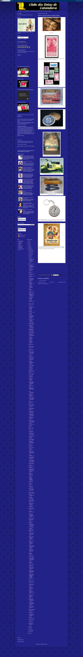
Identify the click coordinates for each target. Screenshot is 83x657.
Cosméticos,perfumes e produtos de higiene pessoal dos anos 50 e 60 (28, 180)
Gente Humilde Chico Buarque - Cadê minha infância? (31, 383)
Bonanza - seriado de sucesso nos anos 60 (31, 610)
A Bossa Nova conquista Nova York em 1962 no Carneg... (31, 525)
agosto (30, 255)
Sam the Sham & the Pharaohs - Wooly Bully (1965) (31, 279)
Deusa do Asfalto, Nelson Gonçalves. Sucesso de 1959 (31, 543)
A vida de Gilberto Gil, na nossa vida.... (31, 347)
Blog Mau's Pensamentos (20, 247)
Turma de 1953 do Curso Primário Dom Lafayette (31, 461)
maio (29, 626)
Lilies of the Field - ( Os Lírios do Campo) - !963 (31, 434)
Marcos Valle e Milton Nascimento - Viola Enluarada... (31, 475)
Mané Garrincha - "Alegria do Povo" (31, 270)
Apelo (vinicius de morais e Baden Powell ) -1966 (31, 421)
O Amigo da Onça (31, 350)
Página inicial (52, 282)
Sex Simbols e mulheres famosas (31, 338)
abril (29, 627)
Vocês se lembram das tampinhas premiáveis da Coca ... (31, 559)
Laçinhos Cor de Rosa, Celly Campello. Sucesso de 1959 (31, 538)
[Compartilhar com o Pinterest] (58, 275)
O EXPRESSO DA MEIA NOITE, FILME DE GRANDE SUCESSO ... (31, 576)
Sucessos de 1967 (31, 517)
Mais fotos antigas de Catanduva (31, 332)
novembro (30, 251)
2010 (29, 633)
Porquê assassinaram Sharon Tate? (31, 392)
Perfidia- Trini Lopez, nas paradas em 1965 (31, 588)
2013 (29, 246)
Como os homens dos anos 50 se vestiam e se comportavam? (28, 167)
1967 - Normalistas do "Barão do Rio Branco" (31, 458)
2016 (29, 242)
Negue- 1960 (31, 444)
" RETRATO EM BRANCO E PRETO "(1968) (31, 442)
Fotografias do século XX (31, 376)
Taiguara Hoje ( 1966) (31, 482)
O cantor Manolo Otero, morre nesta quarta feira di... (31, 568)
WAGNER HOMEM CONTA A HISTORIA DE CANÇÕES (31, 295)
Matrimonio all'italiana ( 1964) (31, 554)
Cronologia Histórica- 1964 (31, 370)
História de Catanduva (20, 243)
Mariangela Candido (22, 235)
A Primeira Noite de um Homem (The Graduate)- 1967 (31, 452)
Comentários (21, 230)
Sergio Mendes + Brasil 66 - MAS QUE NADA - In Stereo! (31, 470)
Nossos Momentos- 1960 (31, 289)
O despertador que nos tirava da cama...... (31, 585)
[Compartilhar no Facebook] (57, 275)
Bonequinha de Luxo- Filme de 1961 (31, 509)
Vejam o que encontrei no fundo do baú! (31, 498)
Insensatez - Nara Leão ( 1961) (31, 463)
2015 (29, 243)
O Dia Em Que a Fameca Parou (31, 556)
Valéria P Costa (21, 236)
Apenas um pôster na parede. (31, 565)
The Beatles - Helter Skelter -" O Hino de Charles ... (31, 362)
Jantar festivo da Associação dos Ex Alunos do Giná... (31, 572)
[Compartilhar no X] (55, 275)
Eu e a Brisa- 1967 (31, 264)
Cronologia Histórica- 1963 (31, 424)
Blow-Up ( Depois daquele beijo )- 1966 (31, 501)
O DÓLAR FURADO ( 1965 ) (31, 301)
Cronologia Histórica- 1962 (31, 455)
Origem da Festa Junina (31, 402)
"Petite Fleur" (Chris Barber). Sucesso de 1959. (31, 550)
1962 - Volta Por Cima (31, 305)
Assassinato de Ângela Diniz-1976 (28, 185)
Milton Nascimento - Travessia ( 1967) (31, 406)
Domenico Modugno (30, 314)
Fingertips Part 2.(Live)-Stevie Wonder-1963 (31, 330)
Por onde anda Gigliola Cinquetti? (28, 155)
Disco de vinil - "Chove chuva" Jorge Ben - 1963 (31, 418)
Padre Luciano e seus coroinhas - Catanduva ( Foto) (31, 353)
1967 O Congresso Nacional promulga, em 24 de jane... (31, 260)
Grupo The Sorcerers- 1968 (31, 617)
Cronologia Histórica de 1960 (31, 563)
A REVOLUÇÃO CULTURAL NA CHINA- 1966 (31, 415)
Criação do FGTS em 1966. (31, 612)
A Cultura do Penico (30, 426)
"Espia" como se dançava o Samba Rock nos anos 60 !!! (31, 326)
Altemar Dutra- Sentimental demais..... (31, 624)
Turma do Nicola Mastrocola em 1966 (31, 607)
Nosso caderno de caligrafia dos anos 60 (31, 615)
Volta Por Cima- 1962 (31, 429)
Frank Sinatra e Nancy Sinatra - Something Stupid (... (31, 316)
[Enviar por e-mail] (53, 275)
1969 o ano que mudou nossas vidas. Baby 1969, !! (31, 359)
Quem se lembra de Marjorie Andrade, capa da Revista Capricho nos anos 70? (28, 204)
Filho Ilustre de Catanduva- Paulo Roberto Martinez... (31, 515)
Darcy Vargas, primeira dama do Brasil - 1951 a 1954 (31, 335)
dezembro (30, 250)
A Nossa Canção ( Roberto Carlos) (31, 323)
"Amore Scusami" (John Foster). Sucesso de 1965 (31, 534)
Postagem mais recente (41, 282)
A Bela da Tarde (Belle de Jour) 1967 (31, 531)
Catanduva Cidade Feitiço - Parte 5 (31, 492)
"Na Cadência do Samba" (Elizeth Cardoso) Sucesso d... (31, 547)
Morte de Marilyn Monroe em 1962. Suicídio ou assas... (31, 600)
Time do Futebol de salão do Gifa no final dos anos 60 (31, 603)
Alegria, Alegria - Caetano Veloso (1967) (31, 409)
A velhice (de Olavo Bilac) (31, 368)
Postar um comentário (42, 280)
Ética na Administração (20, 245)
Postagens (20, 218)
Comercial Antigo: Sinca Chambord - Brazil (31, 448)
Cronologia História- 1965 (31, 356)
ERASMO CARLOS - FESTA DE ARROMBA (31, 478)
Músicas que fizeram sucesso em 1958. (31, 495)
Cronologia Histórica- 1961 (31, 506)
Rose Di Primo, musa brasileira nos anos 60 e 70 (31, 489)
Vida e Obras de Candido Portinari (31, 298)
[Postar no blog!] (54, 275)
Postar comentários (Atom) (44, 283)
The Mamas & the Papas (31, 277)
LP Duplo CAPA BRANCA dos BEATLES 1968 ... (31, 388)
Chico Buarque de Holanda (31, 528)
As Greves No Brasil (31, 272)
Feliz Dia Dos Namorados (31, 487)
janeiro (30, 631)
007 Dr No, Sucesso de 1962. (31, 484)
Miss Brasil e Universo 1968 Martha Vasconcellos (31, 395)
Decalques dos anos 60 (31, 446)
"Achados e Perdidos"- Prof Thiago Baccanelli (31, 283)
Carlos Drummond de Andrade (31, 366)
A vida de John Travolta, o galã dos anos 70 (31, 412)
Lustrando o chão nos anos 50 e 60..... (31, 582)
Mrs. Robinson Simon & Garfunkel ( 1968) (31, 379)
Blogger (46, 644)
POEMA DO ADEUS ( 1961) (31, 467)
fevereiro (30, 630)
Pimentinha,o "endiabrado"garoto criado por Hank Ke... (31, 266)
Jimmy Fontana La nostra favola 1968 (31, 520)
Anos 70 (30, 262)
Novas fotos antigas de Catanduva (31, 287)
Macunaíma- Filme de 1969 (31, 274)
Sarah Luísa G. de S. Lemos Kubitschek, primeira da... (31, 320)
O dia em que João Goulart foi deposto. (31, 437)
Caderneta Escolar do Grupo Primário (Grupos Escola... (31, 309)
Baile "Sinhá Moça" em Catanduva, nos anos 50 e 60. (31, 399)
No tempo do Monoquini (31, 522)
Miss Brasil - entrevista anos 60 (31, 512)
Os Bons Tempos (31, 303)
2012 (29, 247)
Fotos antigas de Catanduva (31, 431)
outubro (30, 252)
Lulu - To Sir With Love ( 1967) (31, 374)
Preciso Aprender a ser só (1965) (31, 439)
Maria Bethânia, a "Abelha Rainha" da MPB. (31, 596)
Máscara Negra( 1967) (31, 386)
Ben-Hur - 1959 (31, 427)
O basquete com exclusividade (20, 241)
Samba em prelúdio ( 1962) (31, 465)
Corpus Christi (31, 349)
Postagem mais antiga (61, 282)
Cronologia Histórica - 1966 (31, 312)
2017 (29, 241)
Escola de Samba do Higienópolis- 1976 (31, 620)
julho (29, 256)
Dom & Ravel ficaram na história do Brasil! (31, 341)
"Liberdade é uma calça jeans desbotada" (31, 504)
